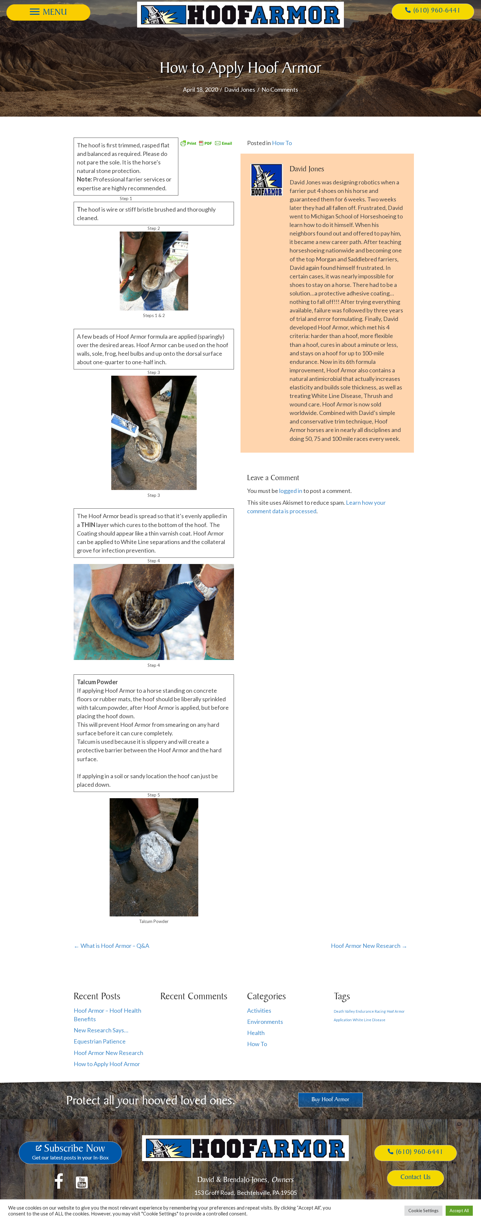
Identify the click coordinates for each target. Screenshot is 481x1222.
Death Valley (344, 1011)
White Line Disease (369, 1020)
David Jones (239, 89)
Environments (265, 1021)
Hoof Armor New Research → (369, 945)
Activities (259, 1010)
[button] (48, 12)
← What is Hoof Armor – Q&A (111, 945)
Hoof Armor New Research (108, 1052)
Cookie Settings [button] (423, 1210)
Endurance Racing (371, 1011)
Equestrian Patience (100, 1041)
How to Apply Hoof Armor (107, 1063)
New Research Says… (101, 1030)
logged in (290, 490)
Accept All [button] (459, 1210)
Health (256, 1032)
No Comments (279, 89)
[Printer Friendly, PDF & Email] (206, 142)
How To (282, 142)
